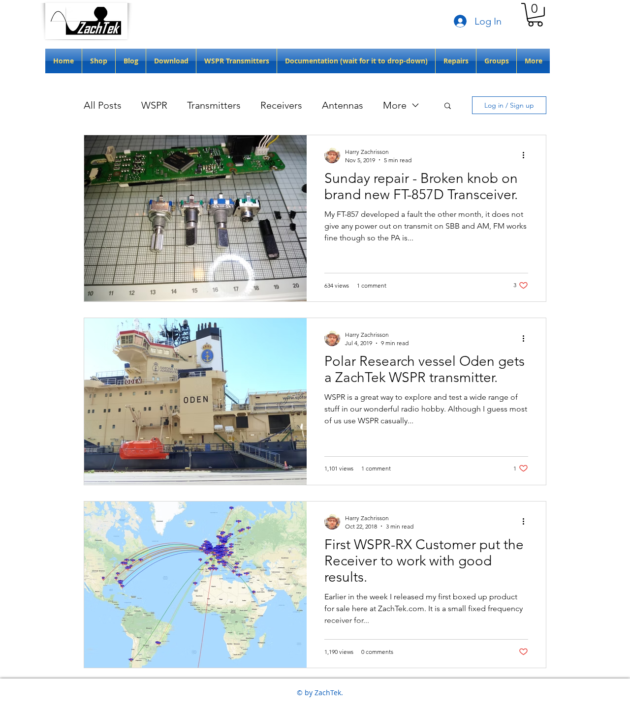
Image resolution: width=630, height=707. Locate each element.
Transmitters (214, 105)
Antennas (342, 105)
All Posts (103, 105)
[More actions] (527, 155)
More (395, 105)
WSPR (154, 105)
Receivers (281, 105)
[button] (535, 15)
